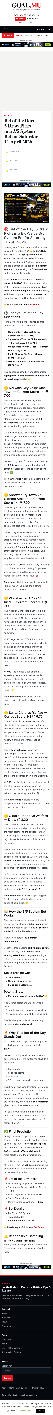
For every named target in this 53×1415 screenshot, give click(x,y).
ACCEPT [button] (40, 1411)
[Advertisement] (26, 79)
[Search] (49, 29)
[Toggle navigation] (5, 29)
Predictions (7, 1326)
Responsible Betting (11, 1352)
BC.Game (34, 304)
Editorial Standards (11, 1348)
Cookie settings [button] (26, 1410)
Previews (6, 1317)
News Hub (7, 1339)
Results (5, 1321)
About (4, 1343)
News (4, 1313)
